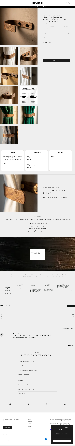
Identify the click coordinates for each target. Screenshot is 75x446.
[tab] (65, 329)
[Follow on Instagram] (3, 434)
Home (4, 2)
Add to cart (56, 60)
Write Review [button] (71, 306)
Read (9, 3)
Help (14, 3)
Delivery (29, 419)
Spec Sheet (68, 31)
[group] (6, 305)
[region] (42, 290)
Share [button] (27, 339)
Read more (5, 163)
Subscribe (62, 440)
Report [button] (24, 339)
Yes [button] (22, 339)
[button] (13, 290)
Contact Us (30, 421)
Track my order (31, 428)
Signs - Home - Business (20, 2)
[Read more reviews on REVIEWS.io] (7, 293)
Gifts (4, 3)
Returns (29, 423)
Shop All (10, 2)
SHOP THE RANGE (37, 256)
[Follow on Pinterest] (6, 434)
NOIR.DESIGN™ (46, 13)
